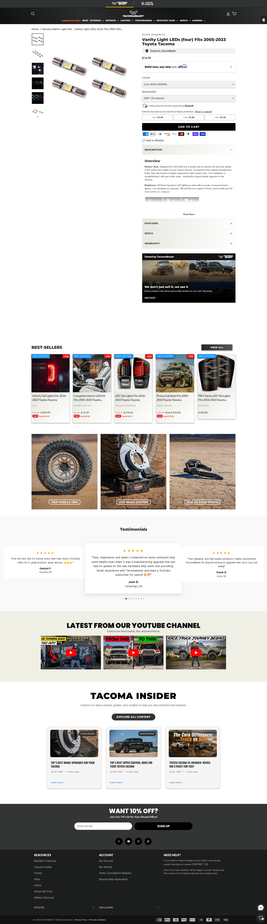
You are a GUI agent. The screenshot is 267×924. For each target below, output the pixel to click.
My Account (106, 860)
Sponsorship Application (113, 879)
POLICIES (39, 907)
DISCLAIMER (106, 907)
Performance (144, 20)
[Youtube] (128, 841)
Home (35, 29)
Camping (197, 20)
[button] (188, 150)
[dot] (133, 666)
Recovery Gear (166, 20)
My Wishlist (105, 867)
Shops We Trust (43, 891)
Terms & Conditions (97, 920)
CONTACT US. (200, 864)
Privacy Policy (80, 920)
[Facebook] (119, 841)
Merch (184, 20)
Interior (111, 20)
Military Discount (44, 897)
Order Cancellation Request (115, 873)
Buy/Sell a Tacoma (45, 860)
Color (146, 78)
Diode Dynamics (153, 34)
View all (217, 347)
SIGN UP (163, 826)
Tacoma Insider (43, 867)
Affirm (37, 885)
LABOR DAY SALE (71, 20)
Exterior (96, 20)
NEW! (85, 20)
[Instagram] (138, 841)
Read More (189, 214)
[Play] (71, 652)
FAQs (37, 879)
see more (149, 297)
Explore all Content (133, 716)
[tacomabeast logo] (133, 13)
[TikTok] (148, 841)
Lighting (126, 20)
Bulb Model (149, 92)
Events (38, 873)
